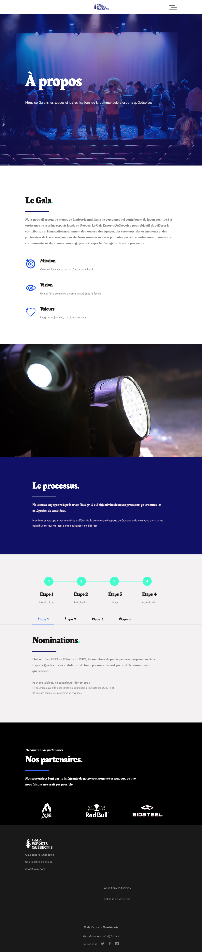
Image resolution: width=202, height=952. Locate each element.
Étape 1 (43, 619)
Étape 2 (70, 619)
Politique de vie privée (117, 899)
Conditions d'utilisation (117, 888)
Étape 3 (97, 619)
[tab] (43, 621)
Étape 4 (125, 619)
